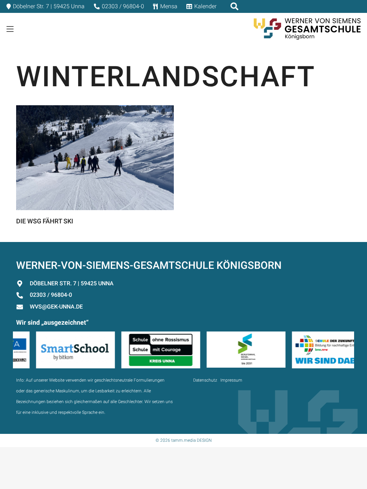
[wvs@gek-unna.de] (23, 307)
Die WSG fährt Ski (44, 221)
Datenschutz (205, 380)
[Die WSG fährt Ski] (95, 157)
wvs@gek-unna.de (56, 306)
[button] (10, 29)
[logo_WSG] (307, 29)
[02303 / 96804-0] (23, 295)
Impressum (231, 380)
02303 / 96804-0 (51, 294)
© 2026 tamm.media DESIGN (184, 440)
